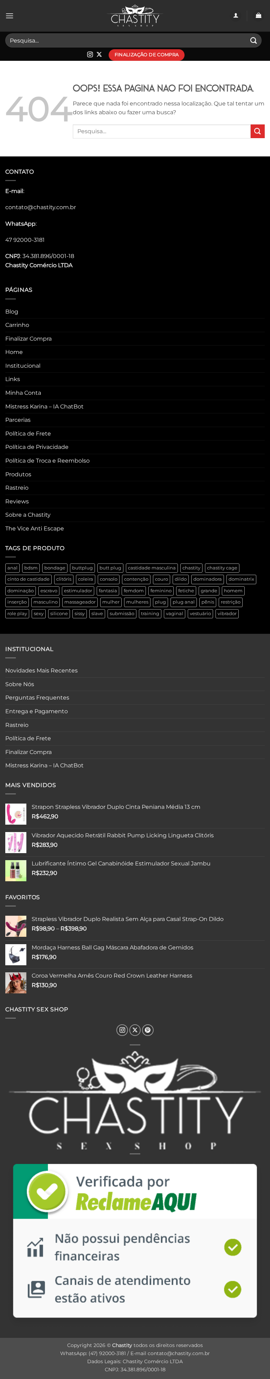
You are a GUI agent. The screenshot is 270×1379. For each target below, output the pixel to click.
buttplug (82, 568)
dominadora (207, 579)
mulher (111, 602)
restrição (230, 602)
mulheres (137, 602)
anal (12, 568)
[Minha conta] (235, 16)
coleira (85, 579)
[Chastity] (135, 16)
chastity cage (222, 568)
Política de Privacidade (37, 447)
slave (97, 613)
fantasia (108, 590)
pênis (207, 602)
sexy (39, 613)
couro (161, 579)
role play (17, 613)
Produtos (18, 474)
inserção (17, 602)
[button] (9, 15)
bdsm (31, 568)
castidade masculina (152, 568)
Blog (11, 311)
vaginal (174, 613)
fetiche (186, 590)
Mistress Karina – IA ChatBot (44, 406)
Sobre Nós (19, 684)
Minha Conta (23, 392)
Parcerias (18, 420)
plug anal (184, 602)
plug (160, 602)
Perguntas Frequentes (37, 697)
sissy (80, 613)
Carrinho (17, 325)
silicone (59, 613)
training (150, 613)
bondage (54, 568)
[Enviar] (254, 40)
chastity (191, 568)
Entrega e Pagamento (36, 711)
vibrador (227, 613)
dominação (20, 590)
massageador (80, 602)
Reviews (17, 501)
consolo (108, 579)
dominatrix (241, 579)
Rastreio (16, 487)
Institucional (22, 365)
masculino (45, 602)
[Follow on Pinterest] (148, 1030)
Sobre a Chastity (28, 514)
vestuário (200, 613)
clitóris (63, 579)
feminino (161, 590)
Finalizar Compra (28, 338)
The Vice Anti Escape (34, 528)
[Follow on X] (99, 55)
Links (12, 379)
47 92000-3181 (25, 240)
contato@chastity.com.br (40, 207)
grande (209, 590)
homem (233, 590)
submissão (122, 613)
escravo (48, 590)
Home (14, 352)
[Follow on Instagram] (90, 55)
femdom (134, 590)
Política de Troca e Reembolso (47, 460)
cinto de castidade (28, 579)
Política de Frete (28, 433)
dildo (181, 579)
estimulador (78, 590)
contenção (136, 579)
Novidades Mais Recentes (41, 670)
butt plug (110, 568)
